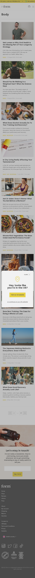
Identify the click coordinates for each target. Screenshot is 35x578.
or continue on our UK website (17, 302)
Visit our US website (17, 295)
